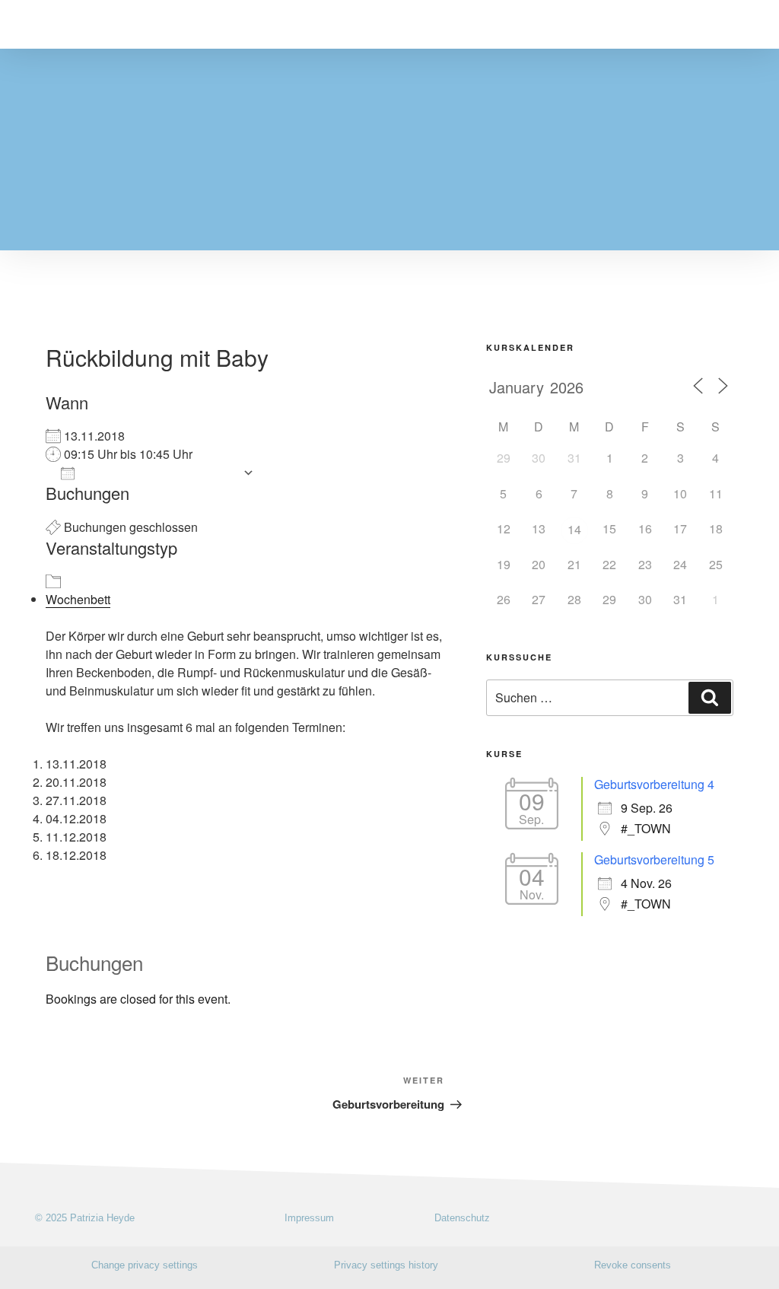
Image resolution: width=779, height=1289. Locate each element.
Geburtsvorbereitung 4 (654, 784)
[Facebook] (720, 1217)
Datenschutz (462, 1218)
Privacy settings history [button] (386, 1265)
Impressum (309, 1218)
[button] (748, 24)
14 (574, 529)
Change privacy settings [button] (144, 1265)
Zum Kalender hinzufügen (158, 472)
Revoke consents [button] (632, 1265)
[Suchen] (709, 698)
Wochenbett (78, 599)
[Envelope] (746, 1217)
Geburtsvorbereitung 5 (654, 859)
